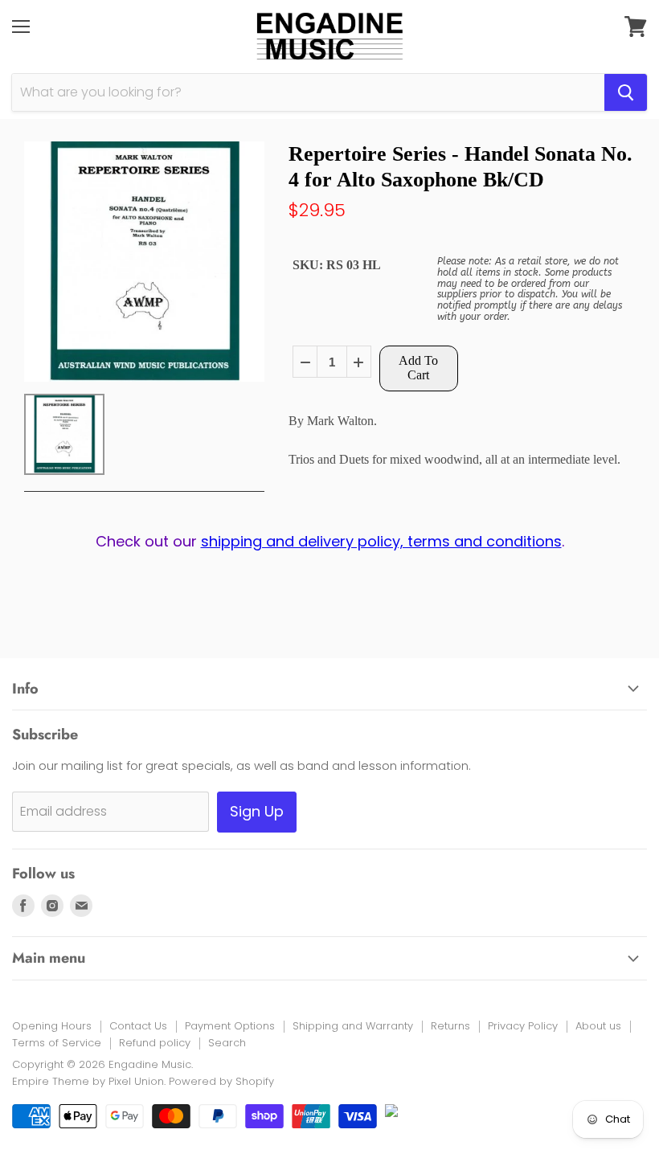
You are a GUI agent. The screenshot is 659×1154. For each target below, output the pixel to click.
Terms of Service (56, 1042)
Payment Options (230, 1025)
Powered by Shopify (221, 1081)
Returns (450, 1025)
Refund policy (154, 1042)
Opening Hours (52, 1025)
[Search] (625, 92)
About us (598, 1025)
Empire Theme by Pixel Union (88, 1081)
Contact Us (138, 1025)
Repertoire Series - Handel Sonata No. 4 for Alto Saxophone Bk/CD (460, 166)
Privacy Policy (523, 1025)
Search (227, 1042)
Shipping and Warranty (353, 1025)
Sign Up (257, 811)
